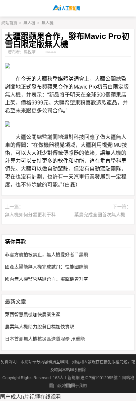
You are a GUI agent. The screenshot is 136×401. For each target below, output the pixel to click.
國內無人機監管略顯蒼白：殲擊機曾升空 (46, 279)
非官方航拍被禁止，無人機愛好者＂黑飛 (46, 254)
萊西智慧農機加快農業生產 (32, 314)
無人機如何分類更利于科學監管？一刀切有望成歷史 (33, 214)
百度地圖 (62, 385)
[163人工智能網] (68, 8)
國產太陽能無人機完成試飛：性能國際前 (46, 266)
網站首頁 (9, 23)
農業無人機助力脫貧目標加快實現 (39, 326)
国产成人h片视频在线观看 (30, 397)
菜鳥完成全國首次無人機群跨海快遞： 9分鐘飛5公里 (102, 214)
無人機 (29, 23)
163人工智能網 (66, 378)
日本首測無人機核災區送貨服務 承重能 (45, 338)
